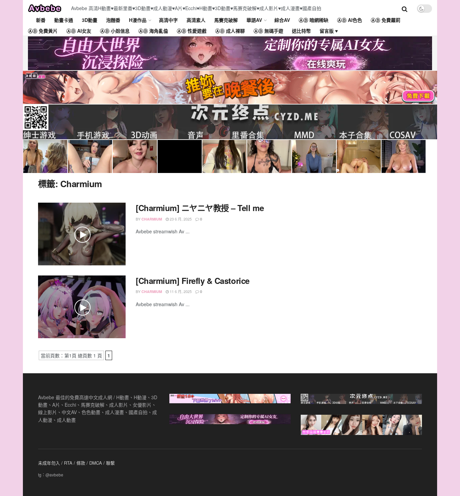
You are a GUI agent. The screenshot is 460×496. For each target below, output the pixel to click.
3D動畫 (89, 20)
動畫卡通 (63, 20)
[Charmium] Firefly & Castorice (193, 280)
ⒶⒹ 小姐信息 (115, 30)
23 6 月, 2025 (180, 219)
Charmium (151, 219)
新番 (40, 20)
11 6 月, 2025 (180, 291)
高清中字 (168, 20)
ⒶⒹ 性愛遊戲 (191, 30)
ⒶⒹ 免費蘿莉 (385, 20)
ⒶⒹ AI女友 (78, 30)
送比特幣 (301, 30)
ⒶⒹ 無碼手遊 (268, 30)
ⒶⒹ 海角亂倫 (153, 30)
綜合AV (282, 20)
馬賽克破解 (226, 20)
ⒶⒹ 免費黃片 (43, 30)
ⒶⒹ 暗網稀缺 (313, 20)
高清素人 (196, 20)
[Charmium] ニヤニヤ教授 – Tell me (200, 207)
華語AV (254, 20)
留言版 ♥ (329, 30)
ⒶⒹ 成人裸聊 (230, 30)
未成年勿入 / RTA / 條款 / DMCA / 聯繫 (76, 463)
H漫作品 (137, 20)
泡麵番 (113, 20)
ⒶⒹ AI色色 (349, 20)
